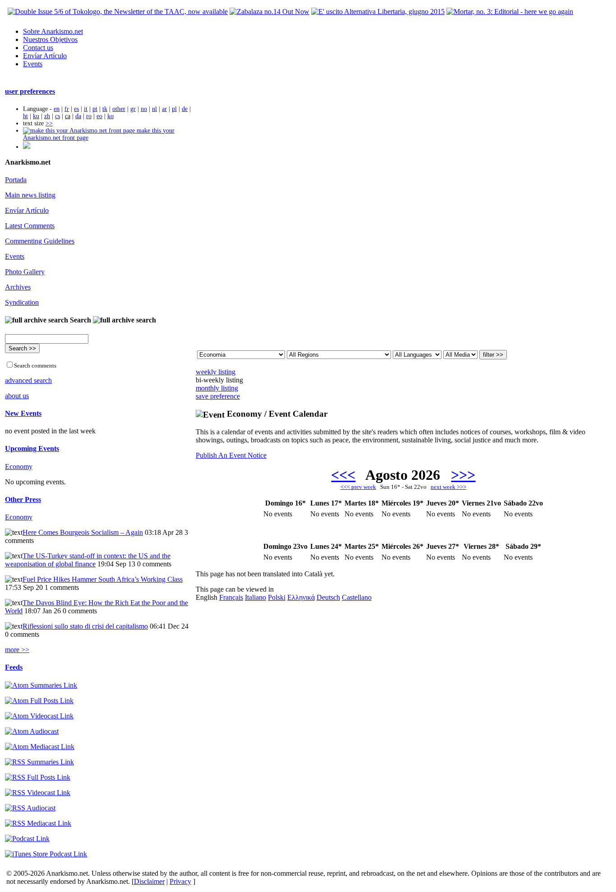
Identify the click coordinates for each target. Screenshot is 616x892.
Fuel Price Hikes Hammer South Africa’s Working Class (103, 579)
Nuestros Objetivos (50, 39)
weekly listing (215, 372)
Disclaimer (149, 881)
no (144, 109)
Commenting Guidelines (39, 241)
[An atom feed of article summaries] (41, 685)
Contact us (38, 47)
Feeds (14, 667)
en (57, 109)
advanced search (28, 380)
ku (36, 116)
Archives (18, 287)
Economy (18, 466)
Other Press (23, 499)
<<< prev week (358, 486)
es (76, 109)
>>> (463, 475)
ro (89, 116)
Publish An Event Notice (231, 455)
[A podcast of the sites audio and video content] (27, 838)
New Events (23, 413)
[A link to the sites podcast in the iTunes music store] (46, 854)
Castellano (357, 597)
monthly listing (217, 388)
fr (66, 109)
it (85, 109)
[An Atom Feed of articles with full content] (39, 700)
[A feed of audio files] (32, 731)
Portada (16, 180)
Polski (276, 597)
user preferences (30, 91)
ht (25, 116)
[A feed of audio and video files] (39, 746)
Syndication (22, 302)
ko (110, 116)
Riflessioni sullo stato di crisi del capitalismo (85, 626)
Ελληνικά (301, 597)
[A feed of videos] (39, 716)
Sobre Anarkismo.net (53, 31)
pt (94, 109)
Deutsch (328, 597)
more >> (17, 649)
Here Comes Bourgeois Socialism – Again (83, 532)
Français (231, 597)
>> (49, 123)
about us (17, 396)
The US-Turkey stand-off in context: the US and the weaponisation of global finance (87, 560)
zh (47, 116)
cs (57, 116)
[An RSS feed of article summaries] (39, 762)
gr (133, 109)
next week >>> (448, 486)
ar (164, 109)
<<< (343, 475)
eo (99, 116)
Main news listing (30, 195)
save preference (218, 396)
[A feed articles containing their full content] (37, 777)
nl (154, 109)
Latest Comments (30, 226)
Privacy (180, 881)
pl (174, 109)
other (118, 109)
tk (104, 109)
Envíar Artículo (45, 56)
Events (32, 64)
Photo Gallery (25, 272)
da (78, 116)
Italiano (255, 597)
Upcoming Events (32, 448)
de (185, 109)
